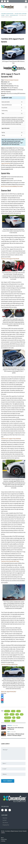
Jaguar (6, 714)
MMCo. (3, 832)
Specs (13, 720)
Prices (18, 717)
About (2, 837)
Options (12, 714)
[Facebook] (13, 695)
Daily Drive (5, 818)
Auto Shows (5, 822)
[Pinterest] (13, 700)
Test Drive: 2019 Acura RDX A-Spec (9, 664)
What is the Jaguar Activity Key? (8, 691)
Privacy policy (4, 839)
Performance (7, 717)
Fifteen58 (24, 831)
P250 (17, 714)
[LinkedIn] (13, 702)
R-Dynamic (7, 720)
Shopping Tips (6, 824)
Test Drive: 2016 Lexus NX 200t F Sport (10, 561)
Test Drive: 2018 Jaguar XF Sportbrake (10, 258)
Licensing (3, 841)
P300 (22, 714)
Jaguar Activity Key (5, 163)
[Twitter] (13, 697)
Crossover (7, 711)
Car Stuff (4, 820)
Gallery (18, 711)
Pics (14, 717)
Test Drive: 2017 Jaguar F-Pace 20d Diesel (11, 438)
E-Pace (13, 711)
